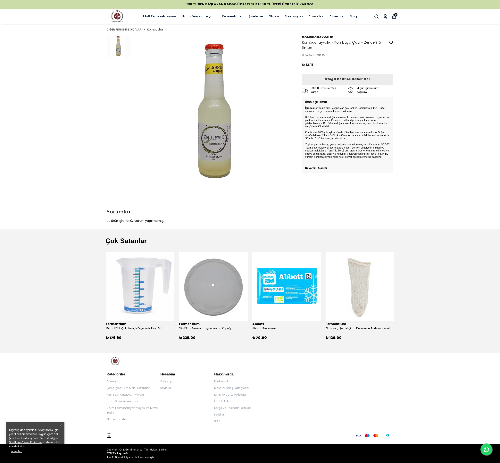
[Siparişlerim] (385, 16)
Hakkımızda (221, 381)
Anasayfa (113, 381)
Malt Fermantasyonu (159, 16)
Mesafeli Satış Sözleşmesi (231, 388)
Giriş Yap (166, 381)
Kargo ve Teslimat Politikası (232, 408)
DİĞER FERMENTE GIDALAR (124, 29)
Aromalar (316, 16)
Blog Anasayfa (116, 419)
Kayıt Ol (165, 388)
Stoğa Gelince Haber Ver (347, 79)
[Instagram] (109, 435)
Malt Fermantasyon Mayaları (126, 395)
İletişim (219, 414)
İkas (109, 457)
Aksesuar (336, 16)
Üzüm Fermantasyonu (199, 16)
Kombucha (155, 29)
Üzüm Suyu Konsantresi (122, 401)
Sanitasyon (294, 16)
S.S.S (217, 421)
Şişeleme (255, 16)
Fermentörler (232, 16)
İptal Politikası (223, 401)
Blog (353, 16)
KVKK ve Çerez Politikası (230, 395)
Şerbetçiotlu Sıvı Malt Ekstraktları (128, 388)
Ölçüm (274, 16)
